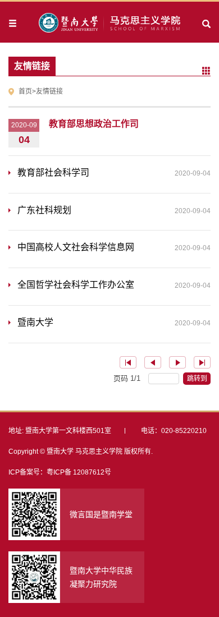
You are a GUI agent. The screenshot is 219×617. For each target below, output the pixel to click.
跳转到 (198, 379)
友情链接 (49, 91)
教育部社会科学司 (114, 172)
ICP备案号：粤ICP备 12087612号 (59, 472)
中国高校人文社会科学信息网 (114, 247)
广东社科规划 (114, 210)
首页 (25, 91)
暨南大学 (114, 322)
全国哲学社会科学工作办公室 (114, 284)
